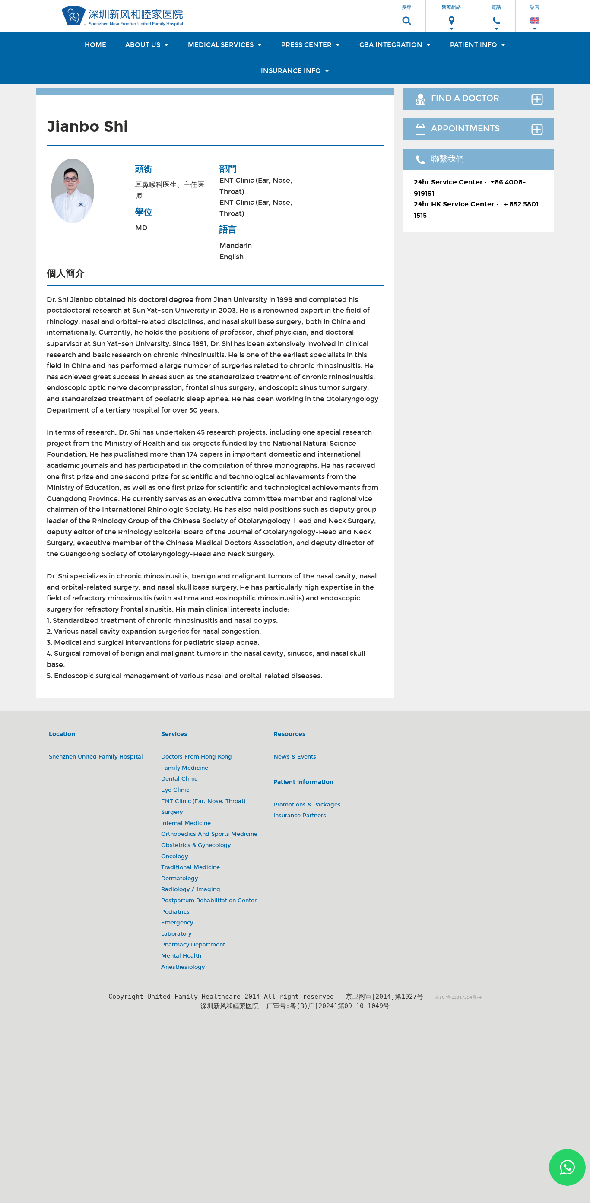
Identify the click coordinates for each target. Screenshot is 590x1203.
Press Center (307, 45)
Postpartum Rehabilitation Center (209, 900)
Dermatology (179, 878)
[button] (406, 13)
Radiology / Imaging (190, 889)
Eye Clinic (175, 790)
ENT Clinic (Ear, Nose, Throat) (255, 186)
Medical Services (221, 45)
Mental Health (181, 955)
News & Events (294, 756)
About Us (143, 45)
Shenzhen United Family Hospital (96, 756)
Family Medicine (184, 768)
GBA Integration (391, 45)
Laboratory (176, 933)
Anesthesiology (183, 967)
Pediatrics (175, 911)
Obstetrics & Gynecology (196, 845)
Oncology (174, 856)
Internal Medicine (186, 823)
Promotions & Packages (307, 804)
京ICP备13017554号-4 (458, 997)
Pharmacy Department (193, 944)
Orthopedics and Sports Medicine (209, 834)
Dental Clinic (179, 778)
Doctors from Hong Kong (196, 756)
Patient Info (474, 45)
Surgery (172, 812)
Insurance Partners (299, 815)
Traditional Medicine (190, 867)
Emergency (177, 922)
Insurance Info (292, 71)
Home (95, 45)
